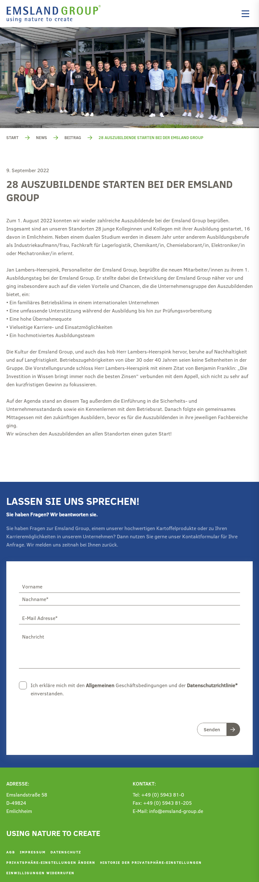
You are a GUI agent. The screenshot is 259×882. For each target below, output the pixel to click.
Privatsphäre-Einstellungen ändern (50, 862)
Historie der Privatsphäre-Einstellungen (151, 862)
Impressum (33, 852)
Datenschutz (66, 852)
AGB (10, 852)
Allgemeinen (100, 685)
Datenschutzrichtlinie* (212, 685)
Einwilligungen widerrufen (40, 872)
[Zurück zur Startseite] (55, 13)
